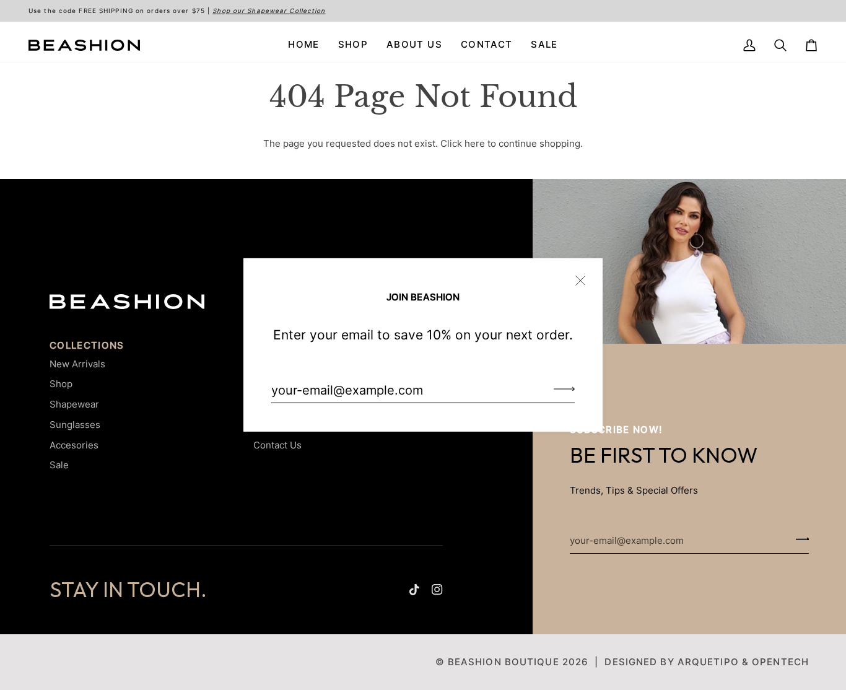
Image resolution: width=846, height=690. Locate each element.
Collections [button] (87, 345)
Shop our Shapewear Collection (268, 10)
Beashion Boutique (503, 662)
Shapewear (74, 404)
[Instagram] (437, 589)
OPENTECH (780, 662)
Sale (59, 465)
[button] (353, 45)
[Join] (560, 388)
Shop (61, 384)
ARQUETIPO (708, 662)
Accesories (74, 445)
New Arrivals (77, 364)
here (474, 143)
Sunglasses (75, 424)
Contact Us (277, 445)
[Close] (586, 275)
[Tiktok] (414, 589)
